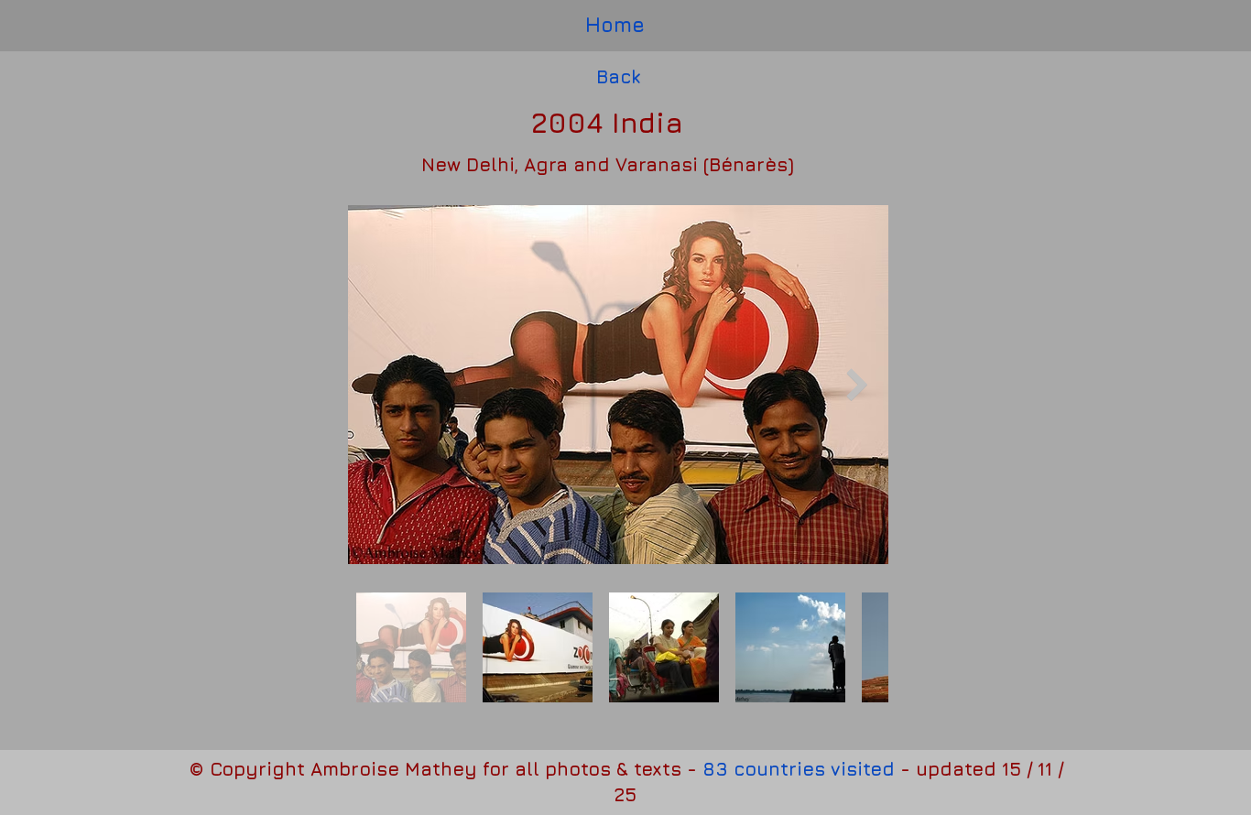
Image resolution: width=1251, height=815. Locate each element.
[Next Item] (856, 384)
